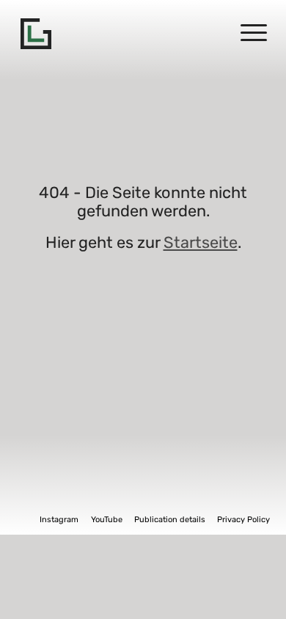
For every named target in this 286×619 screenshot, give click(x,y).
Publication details (169, 519)
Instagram (59, 519)
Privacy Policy (243, 519)
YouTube (106, 519)
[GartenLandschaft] (36, 33)
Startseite (201, 242)
